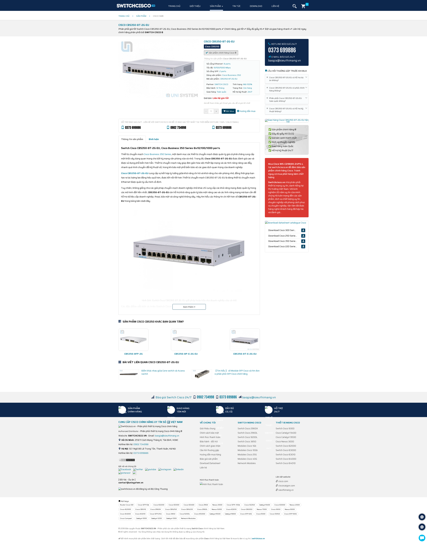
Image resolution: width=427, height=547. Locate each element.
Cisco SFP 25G (156, 514)
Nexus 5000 (217, 509)
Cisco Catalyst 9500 (286, 437)
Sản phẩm (215, 6)
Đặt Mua (230, 111)
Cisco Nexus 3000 (285, 441)
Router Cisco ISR (126, 505)
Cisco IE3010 (231, 509)
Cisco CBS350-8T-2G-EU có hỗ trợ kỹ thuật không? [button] (285, 110)
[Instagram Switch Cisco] (165, 469)
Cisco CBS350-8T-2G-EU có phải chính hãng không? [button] (286, 89)
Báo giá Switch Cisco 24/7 (173, 397)
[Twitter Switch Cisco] (139, 469)
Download (256, 6)
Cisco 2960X (155, 509)
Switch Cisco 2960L (248, 433)
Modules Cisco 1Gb (247, 446)
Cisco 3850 (170, 514)
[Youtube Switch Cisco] (151, 469)
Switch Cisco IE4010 (286, 463)
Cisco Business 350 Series (157, 154)
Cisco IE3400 (189, 505)
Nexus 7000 (262, 509)
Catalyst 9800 (230, 514)
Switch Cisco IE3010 (285, 454)
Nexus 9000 (290, 509)
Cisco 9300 (260, 514)
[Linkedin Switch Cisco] (179, 469)
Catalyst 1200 (156, 518)
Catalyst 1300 (171, 518)
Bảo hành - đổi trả (209, 441)
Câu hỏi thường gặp (209, 450)
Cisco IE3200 (158, 505)
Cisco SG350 (249, 505)
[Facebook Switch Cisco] (125, 469)
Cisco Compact (126, 518)
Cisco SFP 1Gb (143, 505)
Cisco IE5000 (199, 514)
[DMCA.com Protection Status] (126, 459)
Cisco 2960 (203, 505)
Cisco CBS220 (187, 509)
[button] (294, 6)
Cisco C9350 (275, 514)
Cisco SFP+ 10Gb (233, 505)
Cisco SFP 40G (246, 514)
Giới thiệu (195, 6)
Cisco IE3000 (279, 505)
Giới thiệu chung (207, 428)
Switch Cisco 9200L (248, 437)
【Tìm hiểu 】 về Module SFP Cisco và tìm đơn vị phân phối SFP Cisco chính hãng (237, 372)
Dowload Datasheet (210, 463)
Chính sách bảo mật (209, 433)
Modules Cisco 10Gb (248, 450)
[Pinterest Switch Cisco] (125, 473)
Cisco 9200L (185, 514)
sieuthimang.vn (286, 490)
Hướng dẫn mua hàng (210, 454)
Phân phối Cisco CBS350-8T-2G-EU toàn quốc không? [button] (285, 99)
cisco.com (283, 481)
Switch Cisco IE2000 (286, 446)
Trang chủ (174, 6)
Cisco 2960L (202, 509)
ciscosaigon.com (286, 485)
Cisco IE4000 (125, 514)
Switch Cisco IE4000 (286, 459)
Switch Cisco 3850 (247, 441)
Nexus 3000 (217, 505)
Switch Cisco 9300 (285, 428)
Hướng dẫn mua (247, 111)
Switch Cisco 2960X (248, 428)
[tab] (132, 139)
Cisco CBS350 (246, 509)
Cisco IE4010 (140, 514)
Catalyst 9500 (215, 514)
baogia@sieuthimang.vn (259, 397)
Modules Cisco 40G (247, 459)
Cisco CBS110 (140, 509)
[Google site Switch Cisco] (135, 473)
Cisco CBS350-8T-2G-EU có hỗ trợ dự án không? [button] (285, 79)
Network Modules (247, 463)
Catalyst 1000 (141, 518)
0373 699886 (140, 453)
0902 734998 (140, 444)
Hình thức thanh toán (210, 437)
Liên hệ (275, 6)
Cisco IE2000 (125, 509)
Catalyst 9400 (264, 505)
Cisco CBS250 (171, 509)
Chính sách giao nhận (210, 446)
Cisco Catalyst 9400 (286, 433)
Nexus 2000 (295, 505)
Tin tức (236, 6)
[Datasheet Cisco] (285, 222)
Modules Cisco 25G (247, 454)
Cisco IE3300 (174, 505)
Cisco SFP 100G (290, 514)
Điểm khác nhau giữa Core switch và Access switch (163, 372)
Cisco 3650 (275, 509)
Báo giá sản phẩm (209, 459)
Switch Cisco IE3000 (286, 450)
